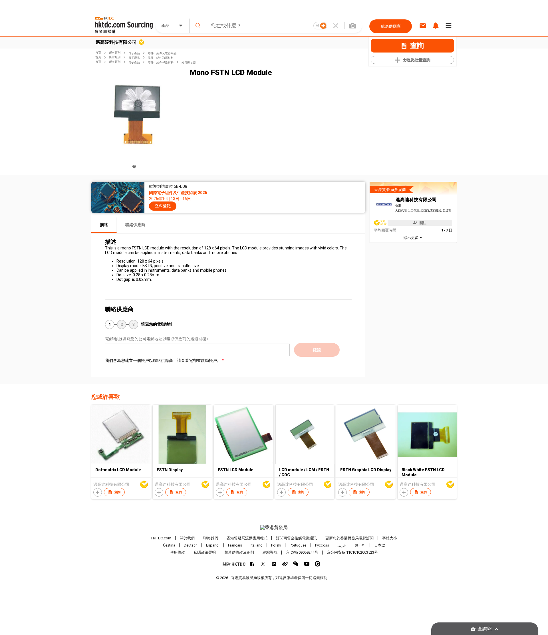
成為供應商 (391, 26)
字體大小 (389, 538)
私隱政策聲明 (205, 552)
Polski (276, 545)
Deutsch (191, 545)
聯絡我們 (210, 538)
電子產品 (134, 53)
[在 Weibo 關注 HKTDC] (285, 564)
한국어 (360, 545)
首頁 (98, 52)
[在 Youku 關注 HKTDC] (317, 564)
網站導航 (270, 552)
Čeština (169, 545)
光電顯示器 (189, 62)
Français (235, 545)
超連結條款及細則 (239, 552)
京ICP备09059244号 (302, 552)
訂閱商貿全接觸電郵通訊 (296, 538)
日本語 (379, 545)
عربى (341, 545)
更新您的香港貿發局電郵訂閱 (349, 538)
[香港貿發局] (274, 527)
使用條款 (177, 552)
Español (212, 545)
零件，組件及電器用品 (162, 53)
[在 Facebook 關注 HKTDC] (252, 564)
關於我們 (187, 538)
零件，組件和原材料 (161, 57)
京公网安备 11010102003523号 (352, 552)
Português (298, 545)
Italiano (257, 545)
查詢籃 (485, 629)
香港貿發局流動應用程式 (247, 538)
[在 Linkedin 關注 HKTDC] (274, 564)
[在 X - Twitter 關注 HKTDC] (263, 564)
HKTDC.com (161, 538)
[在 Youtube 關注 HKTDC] (306, 564)
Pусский (322, 545)
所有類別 (114, 52)
